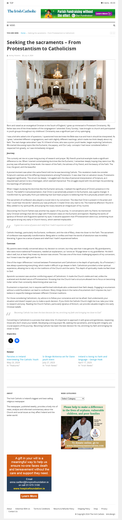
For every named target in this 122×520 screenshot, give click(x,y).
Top (11, 3)
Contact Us (13, 511)
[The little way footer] (83, 448)
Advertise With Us (22, 508)
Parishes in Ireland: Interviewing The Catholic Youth (23, 358)
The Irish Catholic (97, 514)
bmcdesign (110, 514)
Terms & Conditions (42, 508)
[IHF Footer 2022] (29, 498)
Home (23, 33)
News (12, 25)
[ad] (78, 17)
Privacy (104, 508)
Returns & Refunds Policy (64, 508)
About (9, 508)
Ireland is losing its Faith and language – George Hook (92, 358)
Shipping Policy (84, 508)
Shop (96, 508)
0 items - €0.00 (109, 3)
